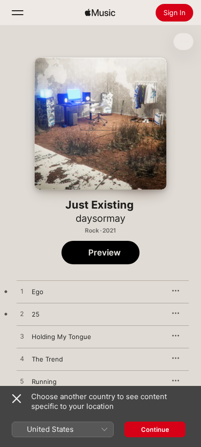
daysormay (100, 218)
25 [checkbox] (36, 314)
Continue (155, 429)
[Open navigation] (17, 12)
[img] (100, 12)
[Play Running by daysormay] (22, 381)
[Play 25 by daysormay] (22, 314)
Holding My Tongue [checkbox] (61, 337)
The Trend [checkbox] (47, 359)
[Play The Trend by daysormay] (22, 359)
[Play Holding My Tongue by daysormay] (22, 336)
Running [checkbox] (44, 381)
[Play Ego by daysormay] (22, 291)
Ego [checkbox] (37, 292)
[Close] (16, 398)
